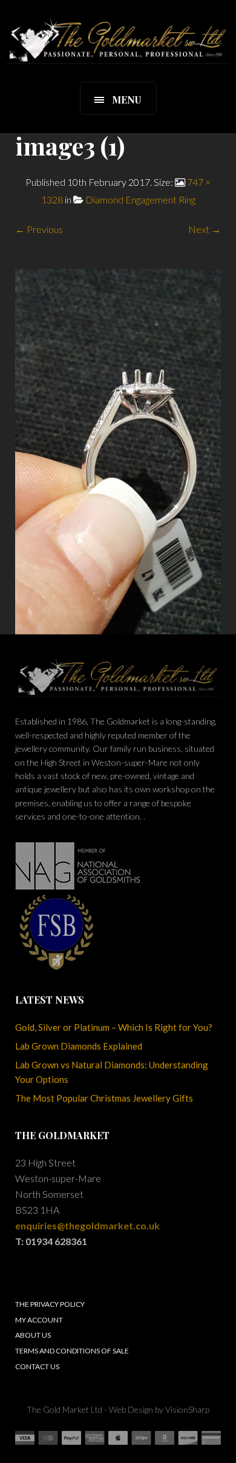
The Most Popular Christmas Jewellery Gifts (104, 1098)
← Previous (39, 229)
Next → (204, 229)
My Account (39, 1319)
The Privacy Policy (50, 1304)
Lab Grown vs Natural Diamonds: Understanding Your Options (111, 1072)
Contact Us (37, 1366)
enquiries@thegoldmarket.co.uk (87, 1225)
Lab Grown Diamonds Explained (78, 1046)
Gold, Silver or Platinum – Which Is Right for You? (113, 1027)
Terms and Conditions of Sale (72, 1350)
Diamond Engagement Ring (140, 199)
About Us (33, 1335)
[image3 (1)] (118, 450)
